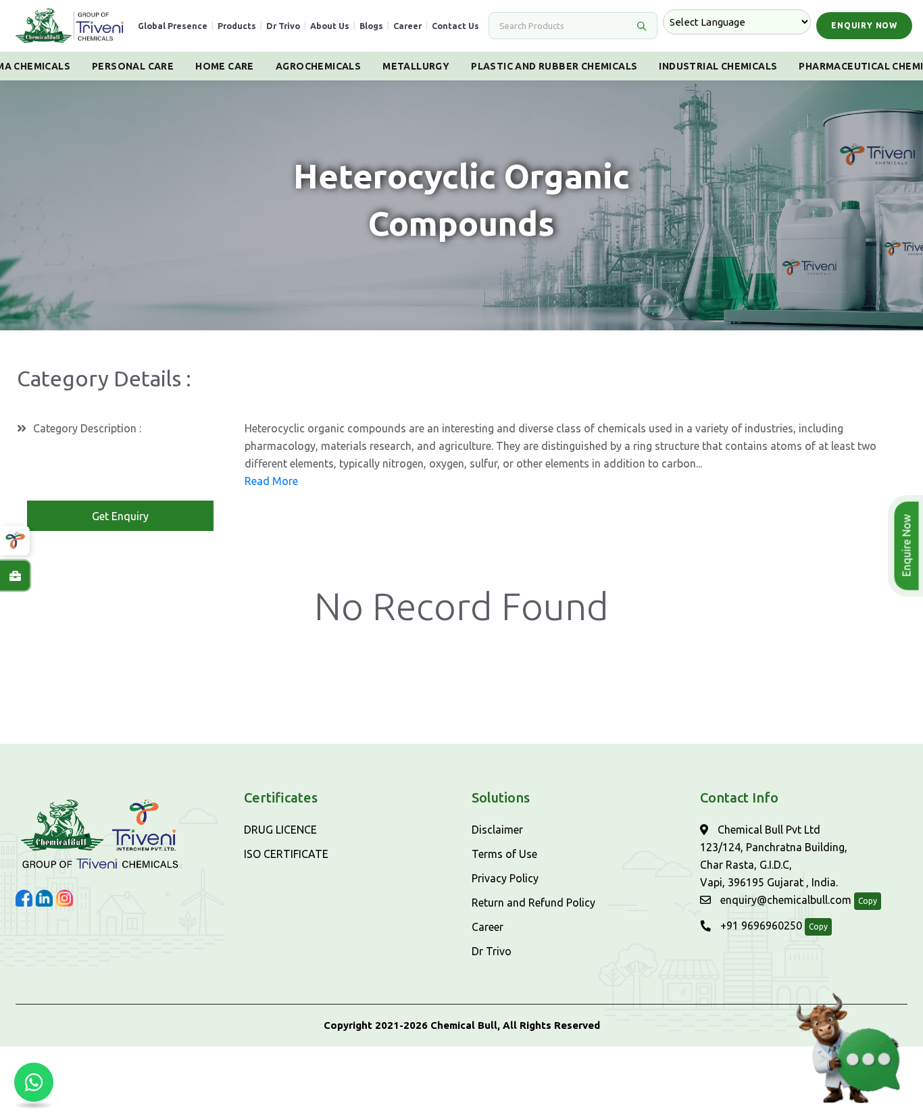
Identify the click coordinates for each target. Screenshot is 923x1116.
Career (407, 25)
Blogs (371, 25)
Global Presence (172, 25)
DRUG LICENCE (280, 829)
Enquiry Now (864, 25)
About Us (329, 25)
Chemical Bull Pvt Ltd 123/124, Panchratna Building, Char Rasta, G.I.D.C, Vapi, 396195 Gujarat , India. (773, 855)
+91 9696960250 (760, 925)
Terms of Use (504, 854)
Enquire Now (908, 546)
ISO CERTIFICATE (286, 854)
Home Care (224, 66)
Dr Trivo (283, 25)
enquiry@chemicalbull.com (784, 900)
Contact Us (455, 25)
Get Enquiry (120, 516)
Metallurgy (415, 66)
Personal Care (133, 66)
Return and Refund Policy (533, 902)
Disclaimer (497, 829)
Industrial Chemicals (718, 66)
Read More (271, 481)
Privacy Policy (505, 878)
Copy (867, 900)
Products (237, 25)
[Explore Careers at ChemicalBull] (15, 575)
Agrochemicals (318, 66)
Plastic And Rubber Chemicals (554, 66)
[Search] (641, 25)
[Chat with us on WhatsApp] (34, 1082)
